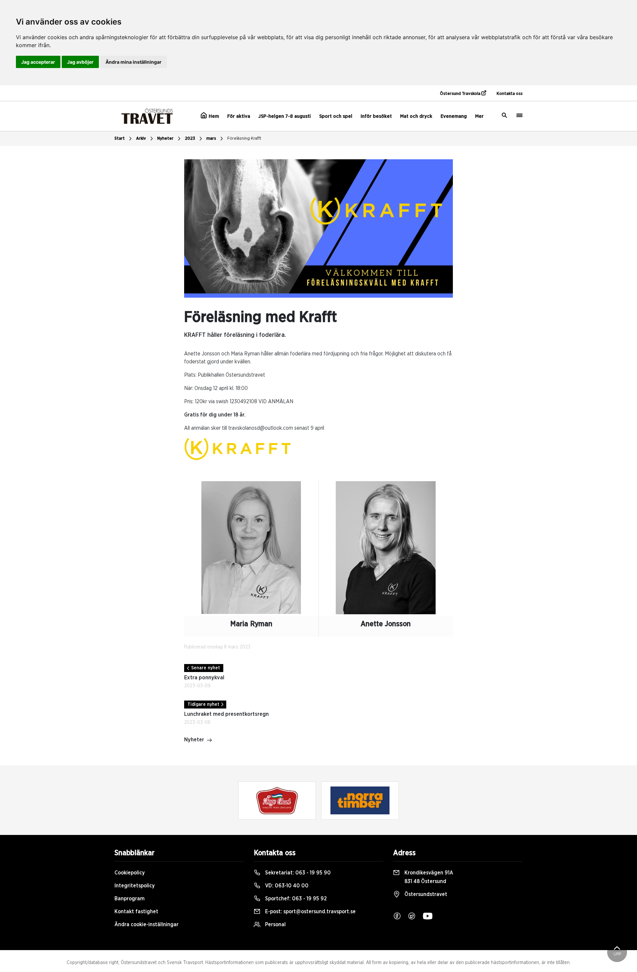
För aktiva (238, 116)
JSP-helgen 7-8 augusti (284, 116)
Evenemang (454, 116)
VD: (286, 885)
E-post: (310, 911)
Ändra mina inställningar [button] (134, 62)
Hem (213, 116)
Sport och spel (335, 116)
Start (119, 138)
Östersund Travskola (460, 94)
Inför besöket (376, 116)
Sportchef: (295, 898)
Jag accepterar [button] (38, 62)
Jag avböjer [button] (80, 62)
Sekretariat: (297, 872)
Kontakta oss (510, 94)
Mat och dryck (416, 116)
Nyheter (165, 138)
